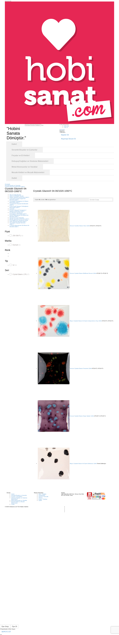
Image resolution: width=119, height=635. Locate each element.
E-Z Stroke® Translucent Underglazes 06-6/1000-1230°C (18, 213)
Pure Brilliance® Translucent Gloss (19, 220)
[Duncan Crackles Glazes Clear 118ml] (53, 225)
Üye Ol (66, 127)
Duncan (16, 245)
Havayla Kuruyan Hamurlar (17, 217)
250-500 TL (18, 235)
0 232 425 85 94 (64, 124)
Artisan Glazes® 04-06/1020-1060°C (19, 197)
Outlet (13, 504)
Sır (15, 265)
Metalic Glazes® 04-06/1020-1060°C (19, 219)
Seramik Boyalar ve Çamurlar (19, 495)
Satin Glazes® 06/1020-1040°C (18, 221)
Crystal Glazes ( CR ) (21, 274)
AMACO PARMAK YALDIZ (16, 196)
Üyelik (40, 500)
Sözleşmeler (42, 495)
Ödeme (41, 497)
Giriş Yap (66, 126)
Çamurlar (12, 208)
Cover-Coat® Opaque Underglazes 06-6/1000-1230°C (19, 207)
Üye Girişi (5, 626)
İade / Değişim (42, 494)
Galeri (12, 494)
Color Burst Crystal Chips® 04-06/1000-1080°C (18, 199)
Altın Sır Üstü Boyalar (15, 194)
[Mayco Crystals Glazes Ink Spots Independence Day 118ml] (53, 321)
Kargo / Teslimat (43, 499)
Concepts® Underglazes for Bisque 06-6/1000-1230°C (19, 202)
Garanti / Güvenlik (43, 496)
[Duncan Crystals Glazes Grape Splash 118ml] (53, 416)
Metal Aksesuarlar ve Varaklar (19, 500)
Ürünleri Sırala (94, 200)
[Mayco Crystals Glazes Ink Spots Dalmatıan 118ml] (53, 463)
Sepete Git (65, 135)
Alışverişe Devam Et (68, 139)
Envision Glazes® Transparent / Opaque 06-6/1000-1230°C (18, 210)
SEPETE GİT (6, 632)
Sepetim (62, 129)
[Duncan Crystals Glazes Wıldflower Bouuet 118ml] (53, 273)
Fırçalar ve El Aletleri (16, 496)
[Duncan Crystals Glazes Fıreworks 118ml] (53, 368)
